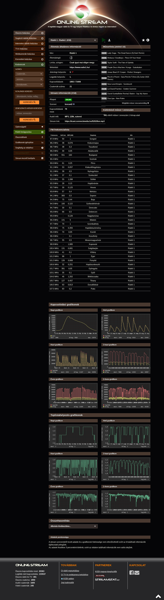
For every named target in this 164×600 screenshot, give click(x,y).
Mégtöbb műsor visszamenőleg (134, 103)
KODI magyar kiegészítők (106, 572)
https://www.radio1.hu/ (80, 67)
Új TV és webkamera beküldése (74, 575)
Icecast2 (68, 104)
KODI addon (68, 579)
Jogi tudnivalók (67, 583)
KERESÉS (28, 102)
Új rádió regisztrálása (70, 571)
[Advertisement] (100, 34)
